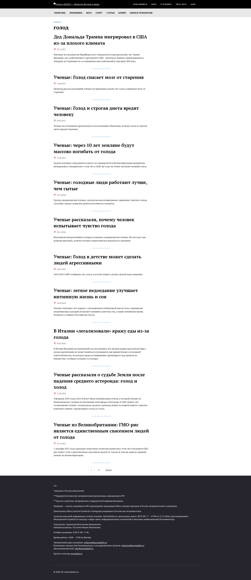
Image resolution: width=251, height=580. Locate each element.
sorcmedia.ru (76, 553)
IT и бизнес (166, 4)
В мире (122, 12)
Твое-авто (181, 4)
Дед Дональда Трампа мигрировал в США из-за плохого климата (100, 40)
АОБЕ (193, 4)
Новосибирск (140, 4)
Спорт (99, 12)
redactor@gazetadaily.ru (95, 542)
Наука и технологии (141, 12)
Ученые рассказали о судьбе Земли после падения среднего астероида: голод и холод (99, 381)
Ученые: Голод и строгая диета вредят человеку (96, 111)
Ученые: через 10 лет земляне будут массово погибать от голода (94, 148)
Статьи (110, 12)
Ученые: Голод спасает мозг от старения (99, 77)
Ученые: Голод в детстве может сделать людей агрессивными (97, 260)
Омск (153, 4)
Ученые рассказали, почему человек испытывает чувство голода (94, 223)
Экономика (75, 12)
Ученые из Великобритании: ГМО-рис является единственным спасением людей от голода (101, 431)
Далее (109, 469)
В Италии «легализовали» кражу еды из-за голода (101, 334)
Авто (89, 12)
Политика (59, 12)
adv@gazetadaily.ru (84, 548)
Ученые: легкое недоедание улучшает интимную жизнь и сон (96, 294)
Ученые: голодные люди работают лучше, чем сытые (100, 186)
